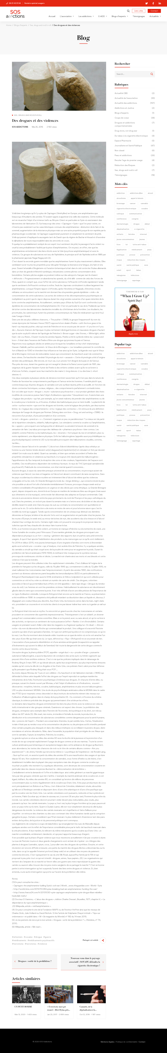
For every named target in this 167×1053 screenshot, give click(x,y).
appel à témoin (137, 198)
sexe (146, 265)
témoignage (122, 280)
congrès (135, 219)
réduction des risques (136, 260)
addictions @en (136, 193)
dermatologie (122, 224)
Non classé (134, 150)
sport (128, 270)
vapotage (136, 280)
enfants (120, 234)
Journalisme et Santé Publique (135, 145)
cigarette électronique (126, 208)
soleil (119, 270)
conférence (122, 219)
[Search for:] (135, 74)
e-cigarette (139, 229)
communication (135, 214)
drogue (136, 224)
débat (147, 224)
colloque (120, 214)
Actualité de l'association (135, 98)
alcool (150, 193)
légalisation (122, 250)
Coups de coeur (135, 118)
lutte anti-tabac (139, 244)
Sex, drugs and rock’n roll (40, 25)
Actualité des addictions (135, 103)
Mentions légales (107, 1042)
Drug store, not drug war (134, 131)
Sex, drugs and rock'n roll (134, 170)
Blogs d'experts (134, 113)
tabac (138, 270)
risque (119, 260)
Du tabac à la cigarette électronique (134, 136)
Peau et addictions (135, 155)
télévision (135, 275)
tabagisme (121, 275)
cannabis (144, 203)
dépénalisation (123, 229)
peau (149, 250)
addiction (121, 193)
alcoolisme (121, 198)
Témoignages (135, 175)
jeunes (142, 239)
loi (127, 244)
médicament (137, 250)
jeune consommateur (125, 239)
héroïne (131, 234)
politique (120, 255)
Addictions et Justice (134, 108)
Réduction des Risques (134, 165)
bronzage (121, 203)
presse (132, 255)
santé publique (133, 265)
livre (118, 244)
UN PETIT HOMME (23, 1007)
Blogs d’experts (20, 25)
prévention (145, 255)
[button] (135, 334)
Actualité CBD (134, 93)
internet (143, 234)
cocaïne (144, 208)
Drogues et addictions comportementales (134, 124)
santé (119, 265)
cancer (133, 203)
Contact (142, 1042)
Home (8, 25)
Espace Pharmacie (134, 141)
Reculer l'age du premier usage (134, 160)
